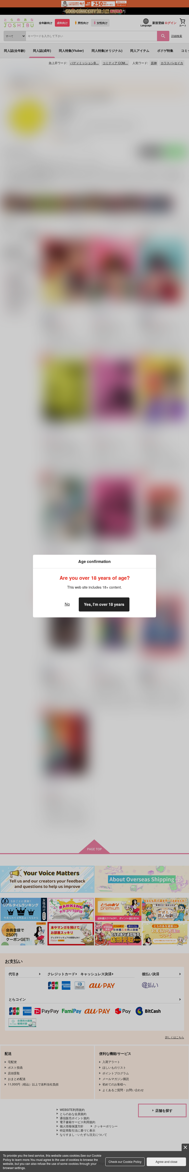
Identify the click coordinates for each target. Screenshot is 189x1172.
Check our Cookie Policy (125, 1161)
